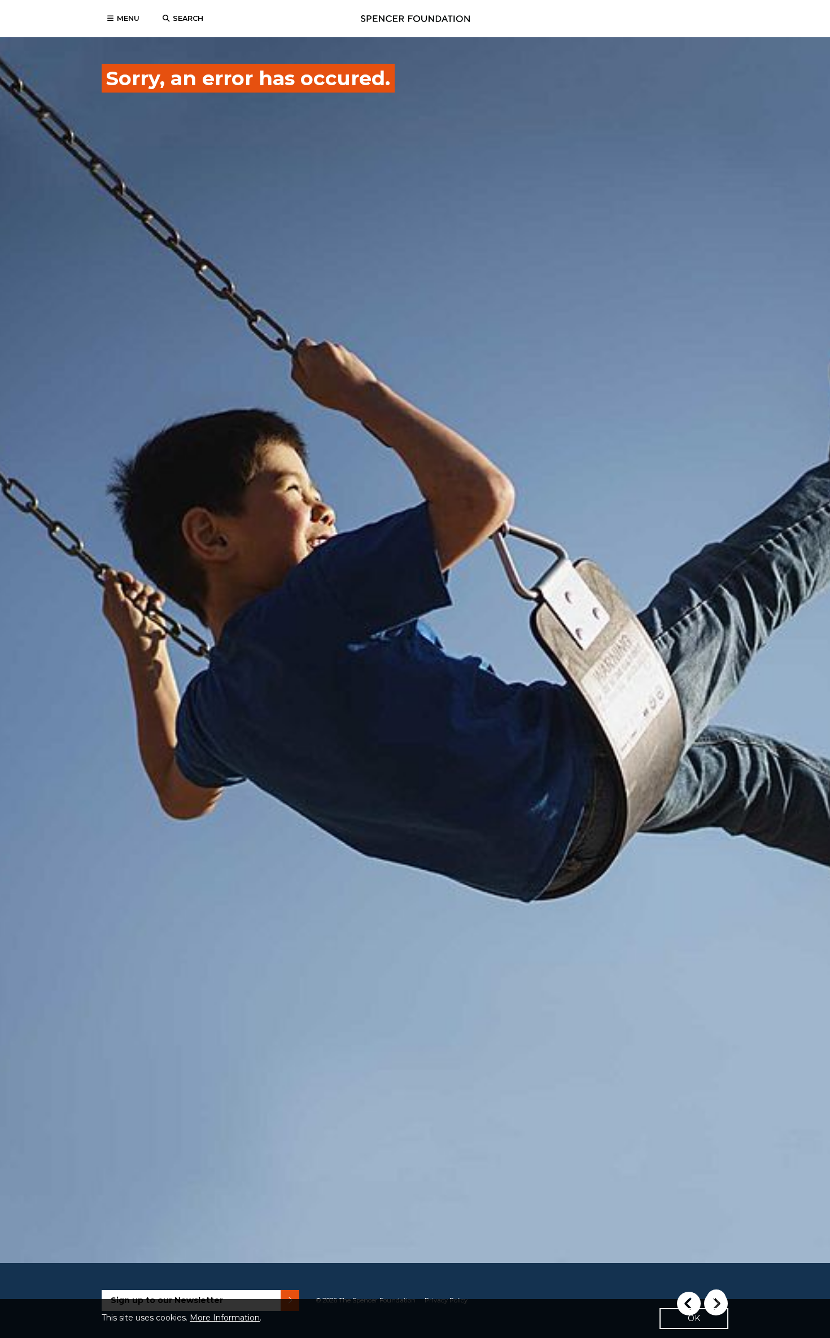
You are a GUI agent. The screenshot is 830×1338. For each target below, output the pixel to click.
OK (694, 1318)
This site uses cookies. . (181, 1318)
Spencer (415, 18)
